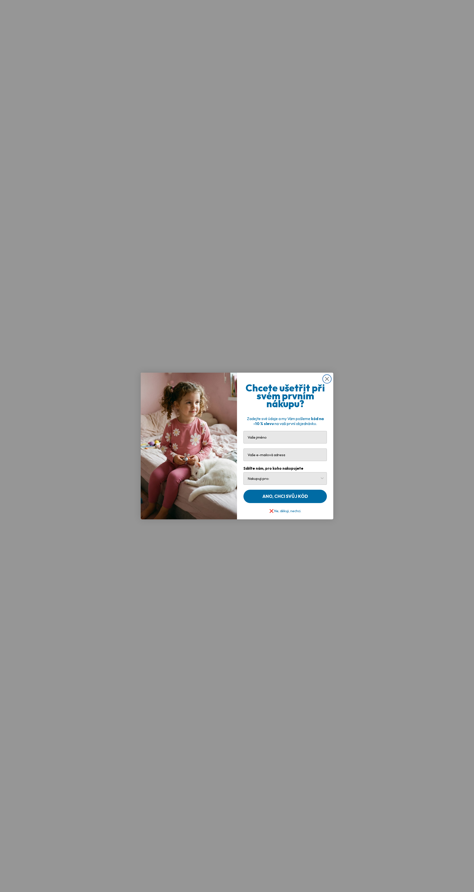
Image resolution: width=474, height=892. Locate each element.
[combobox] (284, 478)
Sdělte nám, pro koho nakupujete (273, 468)
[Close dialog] (327, 379)
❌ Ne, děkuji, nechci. (285, 510)
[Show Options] (322, 478)
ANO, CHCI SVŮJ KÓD (285, 496)
